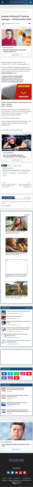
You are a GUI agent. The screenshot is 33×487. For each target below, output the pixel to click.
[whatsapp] (16, 373)
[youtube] (29, 373)
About (10, 478)
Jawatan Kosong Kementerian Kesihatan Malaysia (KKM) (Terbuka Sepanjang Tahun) (18, 410)
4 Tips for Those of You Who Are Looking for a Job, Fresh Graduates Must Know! (18, 328)
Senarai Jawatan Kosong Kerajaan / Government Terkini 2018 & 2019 (16, 388)
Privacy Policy (26, 478)
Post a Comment (6, 206)
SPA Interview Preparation (14, 316)
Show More (28, 308)
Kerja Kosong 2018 (23, 173)
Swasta (7, 11)
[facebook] (4, 373)
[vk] (4, 378)
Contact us (17, 478)
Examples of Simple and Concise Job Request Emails (16, 334)
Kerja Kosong (13, 173)
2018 (9, 165)
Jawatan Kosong (17, 165)
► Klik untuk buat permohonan (10, 118)
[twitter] (10, 373)
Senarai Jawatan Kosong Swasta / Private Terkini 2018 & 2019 (17, 396)
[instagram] (22, 373)
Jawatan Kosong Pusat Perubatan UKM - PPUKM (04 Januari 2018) (17, 403)
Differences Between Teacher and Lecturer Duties (18, 322)
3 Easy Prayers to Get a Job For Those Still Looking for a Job (18, 341)
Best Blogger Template (21, 481)
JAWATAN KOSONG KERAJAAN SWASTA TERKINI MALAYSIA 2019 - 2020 (16, 170)
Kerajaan (5, 173)
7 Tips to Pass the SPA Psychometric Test (18, 311)
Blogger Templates (13, 480)
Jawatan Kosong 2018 (8, 168)
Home (2, 11)
